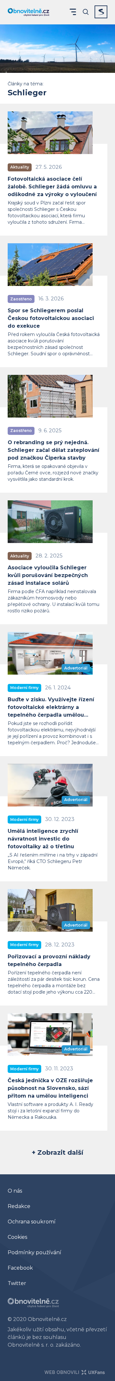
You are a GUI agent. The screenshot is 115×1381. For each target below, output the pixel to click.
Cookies (17, 1237)
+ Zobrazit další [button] (57, 1152)
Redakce (19, 1206)
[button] (73, 12)
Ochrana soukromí (32, 1222)
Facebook (20, 1268)
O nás (15, 1191)
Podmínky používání (34, 1252)
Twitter (17, 1283)
